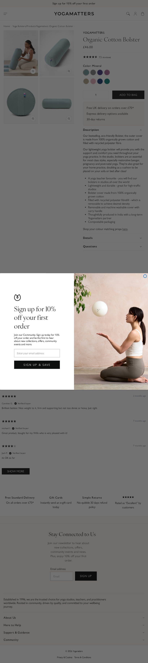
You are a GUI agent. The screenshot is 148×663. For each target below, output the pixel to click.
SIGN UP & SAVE (37, 365)
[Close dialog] (145, 276)
